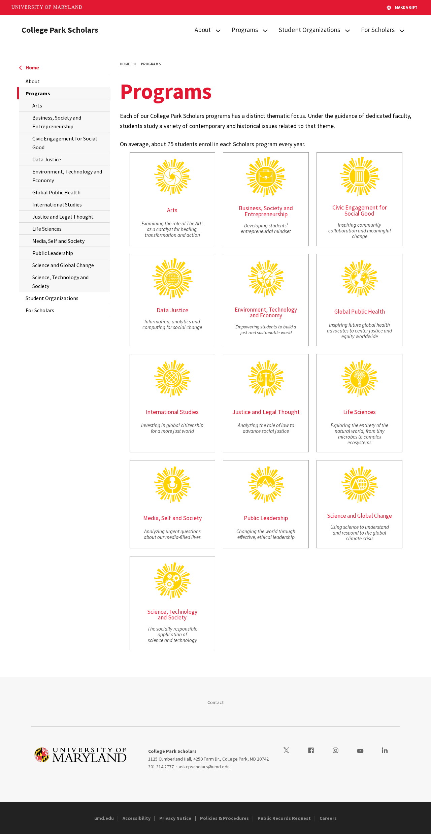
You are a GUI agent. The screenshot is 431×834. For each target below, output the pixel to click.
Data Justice (46, 159)
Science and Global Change (63, 265)
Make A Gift (406, 7)
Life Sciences (47, 228)
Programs (245, 30)
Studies (189, 412)
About (203, 30)
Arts (37, 105)
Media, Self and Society (58, 240)
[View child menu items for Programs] (265, 30)
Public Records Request (284, 818)
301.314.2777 (161, 767)
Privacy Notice (175, 818)
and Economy (266, 315)
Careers (328, 818)
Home (32, 67)
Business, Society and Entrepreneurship (56, 122)
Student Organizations (309, 30)
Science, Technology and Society (60, 281)
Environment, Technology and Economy (67, 176)
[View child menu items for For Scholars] (402, 30)
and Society (172, 617)
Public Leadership (52, 253)
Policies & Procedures (224, 818)
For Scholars (378, 30)
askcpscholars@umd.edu (204, 767)
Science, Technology (172, 611)
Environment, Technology (266, 309)
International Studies (57, 204)
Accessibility (137, 818)
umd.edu (104, 818)
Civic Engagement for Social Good (64, 143)
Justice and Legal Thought (63, 216)
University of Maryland (46, 7)
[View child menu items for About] (218, 30)
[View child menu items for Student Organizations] (347, 30)
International (162, 412)
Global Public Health (56, 192)
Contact (215, 702)
